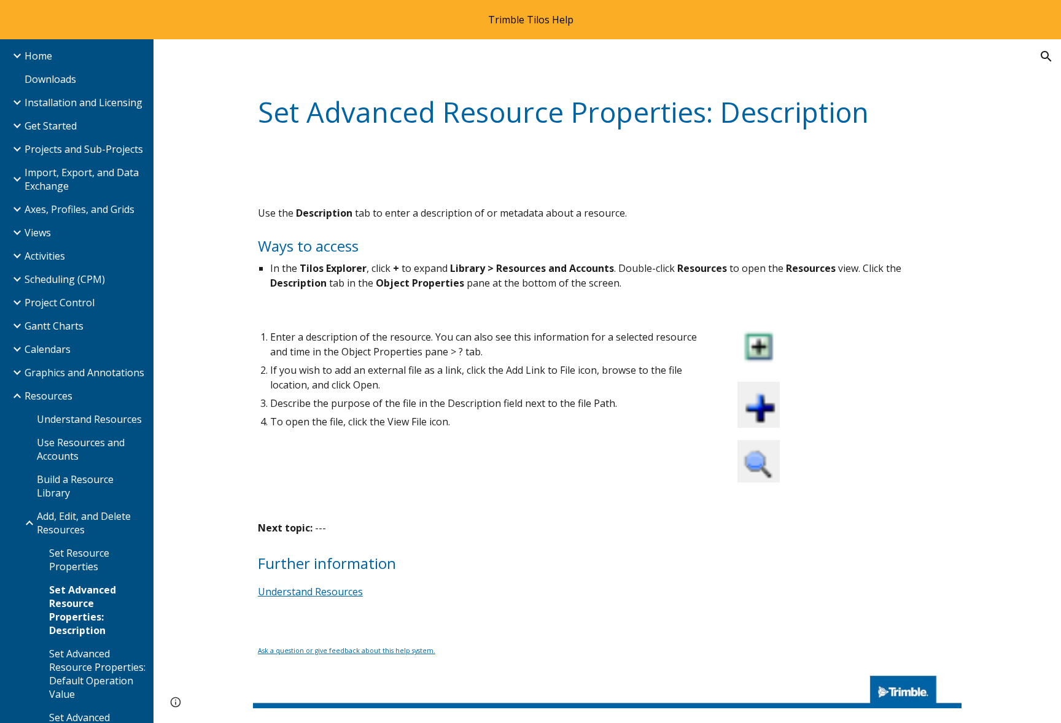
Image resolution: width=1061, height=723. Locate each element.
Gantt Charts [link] (54, 326)
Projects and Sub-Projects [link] (84, 149)
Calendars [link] (48, 349)
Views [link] (38, 232)
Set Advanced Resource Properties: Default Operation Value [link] (97, 674)
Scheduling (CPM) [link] (65, 279)
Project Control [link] (60, 302)
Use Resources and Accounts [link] (81, 449)
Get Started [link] (51, 126)
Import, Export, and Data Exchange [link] (82, 179)
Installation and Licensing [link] (83, 102)
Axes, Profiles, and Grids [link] (79, 209)
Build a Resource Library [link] (75, 486)
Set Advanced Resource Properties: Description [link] (82, 610)
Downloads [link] (50, 79)
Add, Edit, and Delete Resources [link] (84, 522)
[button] (1046, 56)
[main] (607, 112)
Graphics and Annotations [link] (84, 372)
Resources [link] (48, 396)
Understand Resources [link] (89, 419)
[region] (530, 19)
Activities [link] (45, 256)
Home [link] (38, 56)
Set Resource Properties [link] (79, 559)
